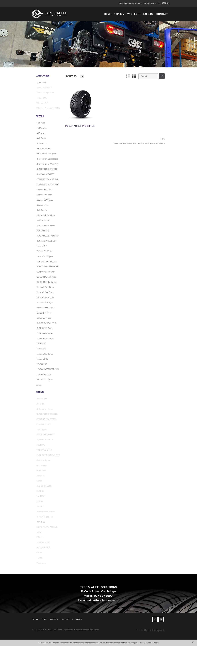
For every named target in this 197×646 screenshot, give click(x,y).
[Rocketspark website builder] (150, 631)
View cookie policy (151, 643)
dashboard (52, 629)
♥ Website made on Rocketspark (86, 629)
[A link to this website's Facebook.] (192, 39)
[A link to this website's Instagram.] (192, 45)
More (38, 385)
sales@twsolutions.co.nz (130, 3)
